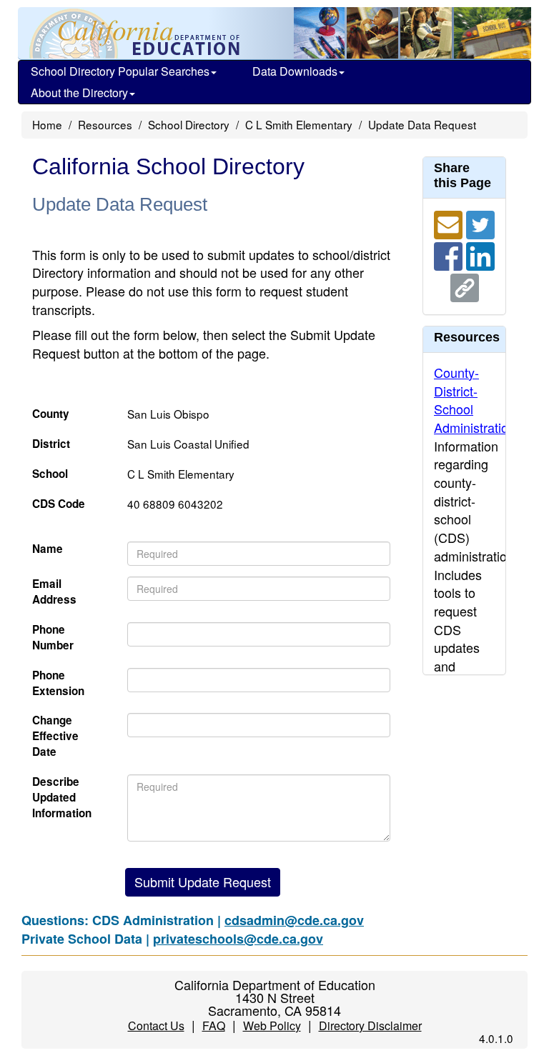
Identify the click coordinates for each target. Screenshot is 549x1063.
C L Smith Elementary (298, 124)
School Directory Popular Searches (120, 71)
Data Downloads (294, 71)
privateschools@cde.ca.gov (238, 938)
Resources (105, 124)
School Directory (188, 124)
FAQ (213, 1025)
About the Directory (79, 92)
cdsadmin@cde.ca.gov (294, 920)
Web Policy (272, 1025)
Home (47, 124)
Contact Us (156, 1025)
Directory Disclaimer (370, 1025)
